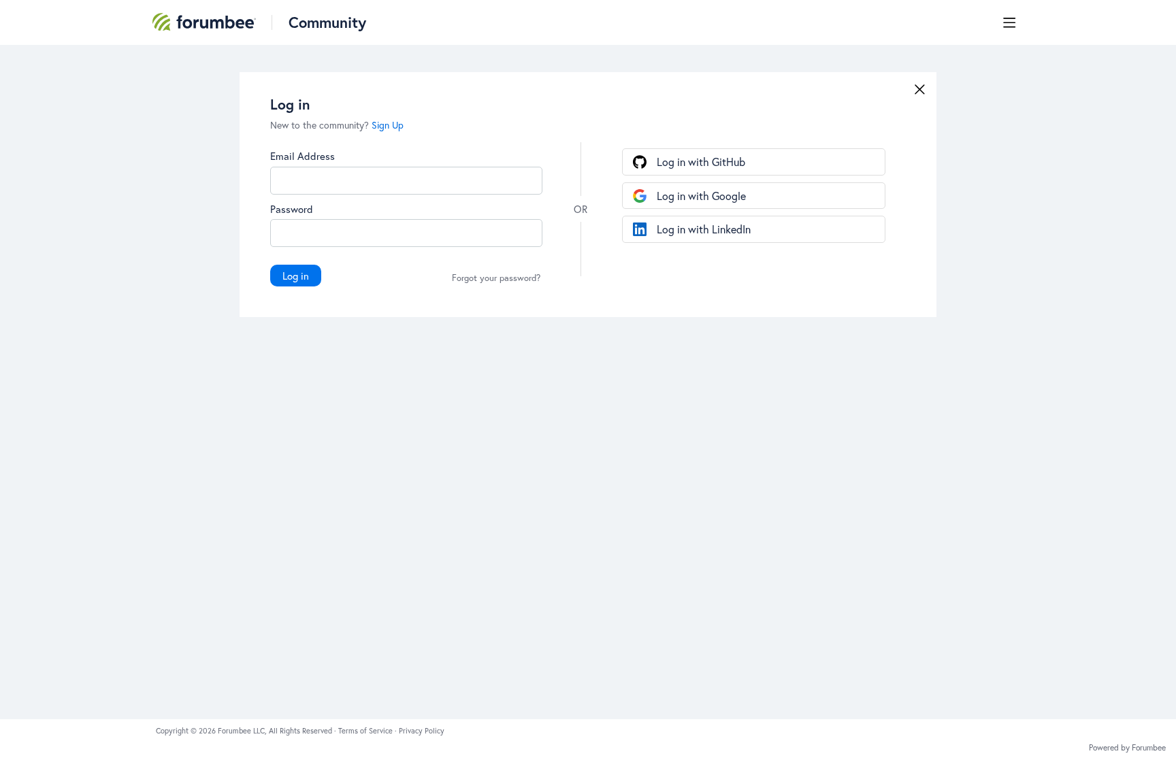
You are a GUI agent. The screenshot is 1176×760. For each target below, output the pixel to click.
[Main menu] (1009, 22)
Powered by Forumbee (1127, 748)
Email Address (302, 156)
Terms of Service (366, 731)
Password (291, 209)
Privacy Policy (421, 731)
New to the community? (321, 124)
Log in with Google (701, 195)
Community (327, 22)
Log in (295, 275)
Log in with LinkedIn (704, 229)
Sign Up (388, 124)
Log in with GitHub (701, 161)
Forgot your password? (496, 278)
